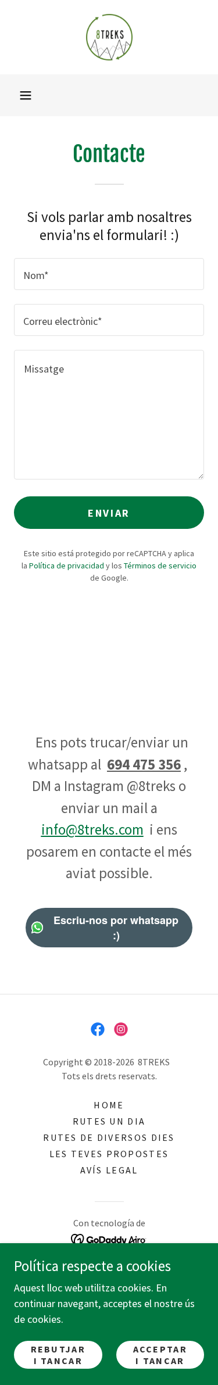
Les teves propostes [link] (109, 1153)
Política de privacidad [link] (66, 565)
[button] (25, 95)
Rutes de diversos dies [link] (108, 1137)
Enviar (109, 513)
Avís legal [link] (109, 1170)
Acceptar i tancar (160, 1354)
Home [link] (109, 1105)
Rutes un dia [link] (109, 1121)
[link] (109, 37)
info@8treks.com (92, 829)
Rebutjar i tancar (58, 1354)
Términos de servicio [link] (160, 565)
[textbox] (109, 274)
